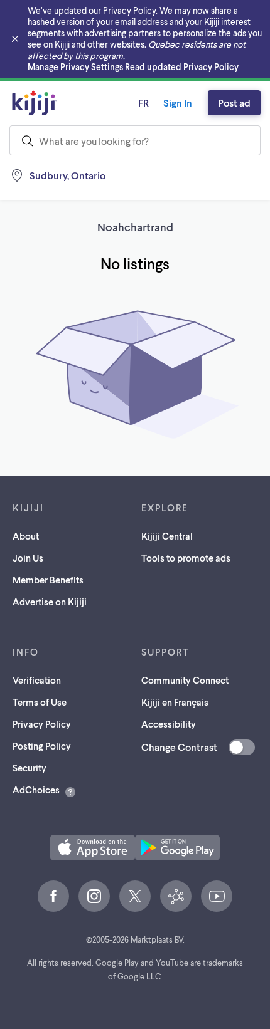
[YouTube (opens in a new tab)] (216, 896)
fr (143, 102)
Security (29, 767)
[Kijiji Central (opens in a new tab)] (176, 896)
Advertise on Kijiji (50, 601)
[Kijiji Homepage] (34, 102)
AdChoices (36, 789)
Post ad (234, 102)
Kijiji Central (167, 535)
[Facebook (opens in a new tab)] (53, 896)
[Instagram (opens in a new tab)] (94, 896)
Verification (37, 680)
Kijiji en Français (174, 702)
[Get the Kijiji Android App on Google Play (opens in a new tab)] (177, 847)
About (26, 535)
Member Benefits (48, 579)
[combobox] (135, 140)
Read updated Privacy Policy (182, 66)
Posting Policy (42, 745)
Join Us (28, 557)
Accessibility (168, 723)
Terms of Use (40, 702)
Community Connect (185, 680)
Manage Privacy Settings (75, 66)
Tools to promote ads (185, 557)
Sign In (177, 102)
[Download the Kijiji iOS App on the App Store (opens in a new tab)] (92, 847)
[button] (92, 847)
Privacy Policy (42, 723)
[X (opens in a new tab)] (135, 896)
